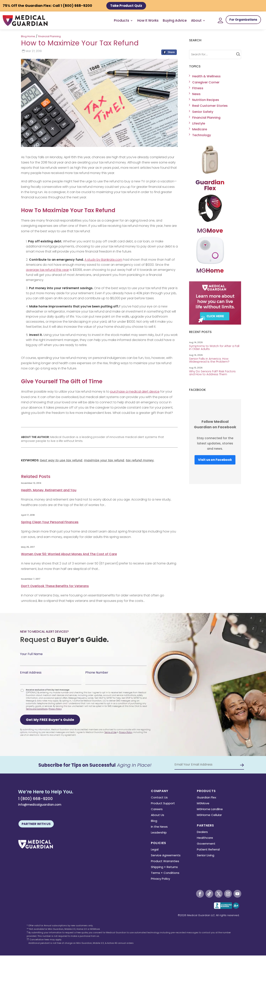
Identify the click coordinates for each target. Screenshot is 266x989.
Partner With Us (36, 824)
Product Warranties (165, 861)
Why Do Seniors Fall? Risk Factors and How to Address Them (212, 372)
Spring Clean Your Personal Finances (49, 522)
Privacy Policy (55, 708)
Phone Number (96, 672)
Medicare (199, 129)
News (196, 94)
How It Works (148, 20)
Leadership (159, 832)
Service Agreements (166, 855)
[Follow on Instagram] (228, 894)
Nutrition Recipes (205, 100)
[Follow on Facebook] (200, 894)
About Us (157, 815)
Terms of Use (110, 732)
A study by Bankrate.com (103, 259)
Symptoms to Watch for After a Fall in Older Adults (214, 347)
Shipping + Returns (164, 867)
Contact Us (159, 797)
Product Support (163, 803)
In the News (159, 827)
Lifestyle (198, 123)
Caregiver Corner (205, 82)
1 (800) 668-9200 (35, 798)
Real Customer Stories (210, 105)
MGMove (203, 803)
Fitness (197, 88)
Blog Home (28, 36)
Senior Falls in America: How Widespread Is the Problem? (209, 360)
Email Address (30, 672)
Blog (154, 821)
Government (206, 844)
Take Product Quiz (126, 5)
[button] (50, 720)
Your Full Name (31, 654)
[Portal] (220, 20)
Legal (155, 849)
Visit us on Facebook (215, 459)
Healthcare (205, 838)
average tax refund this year (47, 270)
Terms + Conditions (165, 873)
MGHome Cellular (209, 815)
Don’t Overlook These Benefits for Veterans (55, 586)
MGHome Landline (210, 809)
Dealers (202, 832)
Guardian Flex (206, 797)
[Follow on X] (219, 894)
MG (210, 230)
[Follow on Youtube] (237, 894)
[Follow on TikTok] (209, 894)
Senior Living (205, 855)
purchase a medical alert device (134, 391)
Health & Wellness (206, 76)
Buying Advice (175, 20)
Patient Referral (208, 849)
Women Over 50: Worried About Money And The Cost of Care (69, 554)
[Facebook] (169, 53)
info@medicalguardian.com (39, 805)
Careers (157, 809)
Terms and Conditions (37, 708)
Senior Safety (202, 111)
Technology (201, 135)
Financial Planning (49, 36)
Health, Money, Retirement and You (48, 490)
